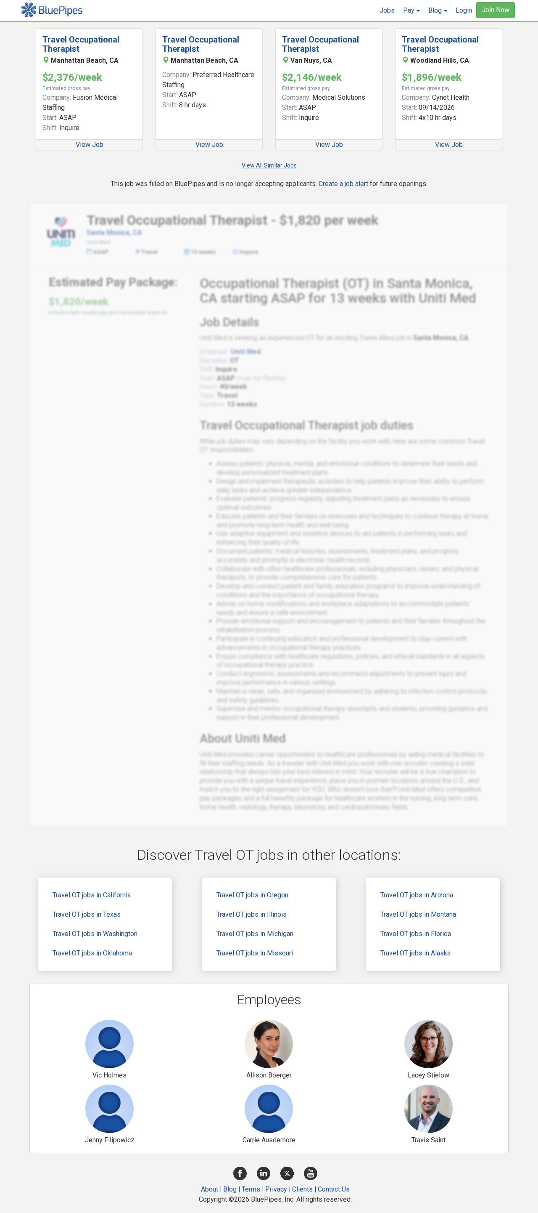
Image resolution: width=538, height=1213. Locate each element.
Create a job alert (343, 184)
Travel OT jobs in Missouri (254, 953)
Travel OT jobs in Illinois (251, 914)
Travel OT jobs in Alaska (415, 953)
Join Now (495, 10)
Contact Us (334, 1189)
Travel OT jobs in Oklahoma (92, 953)
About (209, 1189)
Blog (230, 1189)
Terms (251, 1189)
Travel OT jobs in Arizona (416, 895)
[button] (411, 10)
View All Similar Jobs (269, 165)
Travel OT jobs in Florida (415, 934)
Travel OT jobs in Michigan (254, 934)
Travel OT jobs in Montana (418, 914)
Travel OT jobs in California (92, 895)
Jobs (387, 10)
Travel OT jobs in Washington (95, 934)
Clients (302, 1189)
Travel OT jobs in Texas (87, 914)
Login (464, 10)
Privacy (276, 1189)
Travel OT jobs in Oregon (252, 895)
